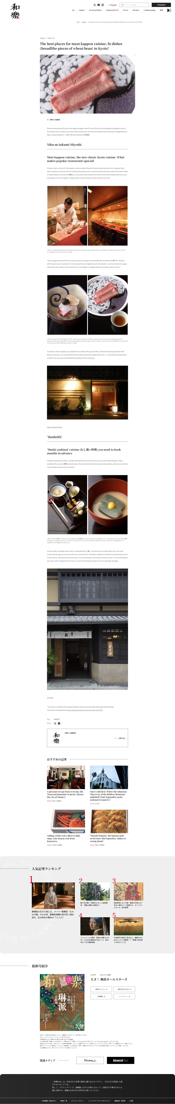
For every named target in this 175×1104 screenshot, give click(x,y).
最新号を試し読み (123, 989)
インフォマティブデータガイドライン (99, 1101)
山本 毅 (97, 804)
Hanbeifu (50, 697)
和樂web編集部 (55, 120)
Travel (125, 10)
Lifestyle (135, 10)
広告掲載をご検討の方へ (49, 1101)
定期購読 (100, 996)
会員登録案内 (161, 5)
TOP (78, 22)
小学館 (131, 1101)
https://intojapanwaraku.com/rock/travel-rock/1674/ (85, 710)
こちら (71, 1039)
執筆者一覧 (63, 1101)
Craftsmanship (149, 10)
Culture (82, 10)
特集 (161, 10)
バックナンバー (123, 996)
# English (113, 5)
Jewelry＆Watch (95, 10)
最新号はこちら (100, 989)
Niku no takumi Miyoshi (54, 427)
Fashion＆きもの (112, 10)
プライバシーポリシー (77, 1101)
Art (73, 10)
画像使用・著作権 (120, 1101)
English (56, 719)
